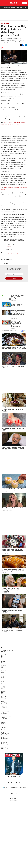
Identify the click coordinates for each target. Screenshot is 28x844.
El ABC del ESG (4, 718)
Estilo (2, 692)
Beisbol (3, 732)
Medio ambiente (5, 711)
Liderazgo (3, 724)
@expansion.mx (14, 782)
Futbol (2, 731)
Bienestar (3, 747)
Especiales (3, 727)
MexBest (3, 741)
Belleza (3, 678)
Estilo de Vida (4, 748)
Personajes (4, 746)
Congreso (3, 665)
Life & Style (3, 691)
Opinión (3, 668)
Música (3, 697)
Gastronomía (4, 742)
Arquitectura (4, 706)
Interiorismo (4, 707)
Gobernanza (4, 713)
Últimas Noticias (6, 7)
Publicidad (14, 793)
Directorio (13, 800)
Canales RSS (13, 798)
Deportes (3, 695)
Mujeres (3, 657)
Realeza (3, 675)
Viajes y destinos (5, 744)
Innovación (3, 717)
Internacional (5, 23)
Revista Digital (25, 2)
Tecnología (4, 654)
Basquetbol (4, 734)
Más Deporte (4, 736)
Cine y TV (3, 696)
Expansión (3, 647)
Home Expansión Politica (7, 650)
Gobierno (3, 662)
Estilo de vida (4, 688)
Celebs (3, 687)
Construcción (4, 702)
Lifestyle (3, 737)
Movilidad (3, 714)
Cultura (3, 681)
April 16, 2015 (7, 246)
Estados (3, 667)
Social (2, 712)
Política (17, 7)
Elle (2, 683)
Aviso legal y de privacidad (14, 796)
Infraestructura (4, 704)
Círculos (3, 676)
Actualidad (3, 723)
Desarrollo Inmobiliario (6, 703)
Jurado (2, 749)
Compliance (13, 795)
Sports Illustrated (5, 729)
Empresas (13, 7)
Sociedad (3, 670)
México (3, 663)
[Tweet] (21, 45)
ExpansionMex (17, 782)
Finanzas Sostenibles (6, 716)
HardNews (15, 252)
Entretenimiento (5, 693)
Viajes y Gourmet (5, 680)
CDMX (2, 666)
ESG (2, 656)
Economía (22, 7)
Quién (2, 672)
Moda (2, 677)
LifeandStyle (4, 659)
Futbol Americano (5, 733)
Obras (2, 655)
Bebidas (3, 743)
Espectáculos (4, 673)
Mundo (10, 252)
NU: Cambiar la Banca (14, 776)
